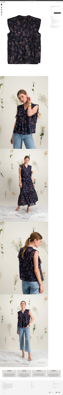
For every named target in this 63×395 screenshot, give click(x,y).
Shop (31, 384)
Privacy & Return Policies (33, 386)
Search (31, 388)
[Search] (60, 2)
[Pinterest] (55, 387)
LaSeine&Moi (51, 5)
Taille (50, 8)
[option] (1, 4)
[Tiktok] (56, 387)
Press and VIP (32, 387)
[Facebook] (2, 389)
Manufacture (54, 16)
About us (31, 383)
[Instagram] (54, 387)
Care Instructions (58, 16)
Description (51, 16)
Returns (55, 16)
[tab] (51, 16)
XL (52, 9)
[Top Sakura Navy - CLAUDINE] (1, 4)
